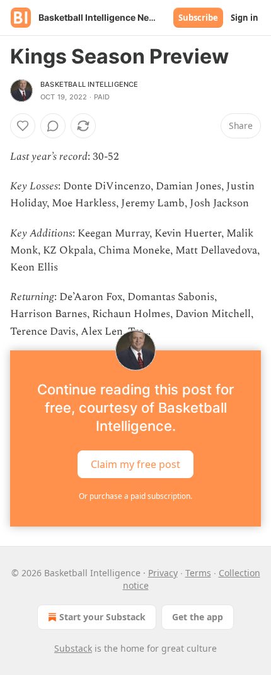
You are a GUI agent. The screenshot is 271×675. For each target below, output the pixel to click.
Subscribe (198, 17)
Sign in (244, 17)
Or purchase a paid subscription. (135, 496)
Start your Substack (102, 617)
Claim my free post (135, 464)
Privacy (163, 573)
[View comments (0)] (53, 125)
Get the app (197, 617)
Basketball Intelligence (89, 84)
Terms (198, 573)
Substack (73, 648)
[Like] (22, 125)
